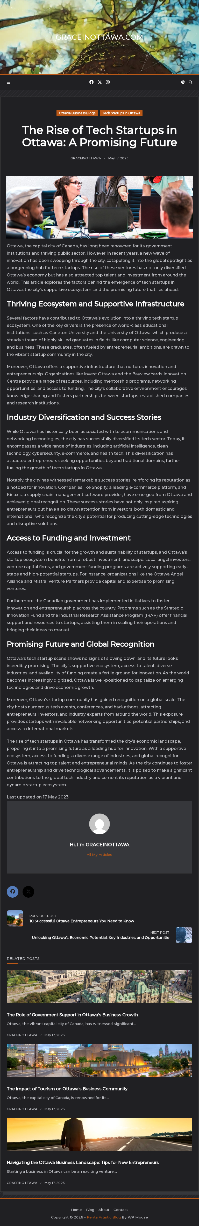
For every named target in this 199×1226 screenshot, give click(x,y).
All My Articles (99, 854)
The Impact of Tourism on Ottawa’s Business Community (67, 1088)
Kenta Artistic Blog (104, 1217)
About (103, 1210)
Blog (90, 1210)
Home (76, 1210)
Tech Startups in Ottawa (121, 113)
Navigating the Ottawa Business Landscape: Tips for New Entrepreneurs (83, 1162)
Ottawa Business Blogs (77, 113)
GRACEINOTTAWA (85, 158)
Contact (120, 1210)
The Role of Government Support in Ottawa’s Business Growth (72, 1014)
